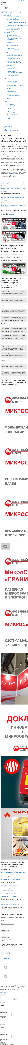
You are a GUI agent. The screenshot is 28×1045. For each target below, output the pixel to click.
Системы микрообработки (13, 18)
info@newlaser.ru (5, 958)
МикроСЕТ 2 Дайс (5, 183)
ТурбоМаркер (4, 200)
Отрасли (6, 52)
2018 (12, 904)
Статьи (5, 101)
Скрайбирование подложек (9, 885)
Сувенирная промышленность (14, 58)
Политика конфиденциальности (7, 981)
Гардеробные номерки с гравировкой (15, 85)
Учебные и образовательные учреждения (16, 64)
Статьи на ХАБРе (11, 105)
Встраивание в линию (12, 71)
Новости (9, 108)
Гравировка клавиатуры (12, 82)
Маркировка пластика (12, 35)
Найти (15, 999)
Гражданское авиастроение (13, 61)
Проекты (6, 67)
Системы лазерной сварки (13, 23)
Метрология (9, 65)
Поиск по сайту (3, 997)
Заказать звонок (5, 930)
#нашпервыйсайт (5, 11)
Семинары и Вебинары (12, 112)
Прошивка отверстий (7, 891)
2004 (19, 904)
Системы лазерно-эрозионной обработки (16, 22)
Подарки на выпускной (12, 81)
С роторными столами (12, 69)
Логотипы (9, 118)
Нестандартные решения (13, 75)
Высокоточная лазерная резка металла (16, 84)
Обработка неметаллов (12, 45)
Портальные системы (12, 68)
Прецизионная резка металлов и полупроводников (14, 38)
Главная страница (8, 126)
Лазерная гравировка (12, 79)
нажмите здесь (3, 992)
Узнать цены (12, 214)
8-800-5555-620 (20, 0)
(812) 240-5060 (4, 952)
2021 (5, 904)
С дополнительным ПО (12, 74)
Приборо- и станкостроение (13, 56)
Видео (8, 111)
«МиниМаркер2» (10, 178)
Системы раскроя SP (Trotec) (14, 31)
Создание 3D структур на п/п (9, 896)
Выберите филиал (4, 1039)
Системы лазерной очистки (13, 26)
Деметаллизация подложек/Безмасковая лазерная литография (13, 873)
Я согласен (3, 994)
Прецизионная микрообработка (14, 72)
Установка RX (4, 285)
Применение (7, 32)
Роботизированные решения (13, 77)
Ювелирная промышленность (14, 62)
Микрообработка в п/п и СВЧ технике (15, 36)
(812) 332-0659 (4, 953)
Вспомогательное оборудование (14, 28)
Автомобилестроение (12, 59)
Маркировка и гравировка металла (15, 34)
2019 (10, 904)
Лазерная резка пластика (13, 95)
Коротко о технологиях (12, 114)
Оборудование (7, 15)
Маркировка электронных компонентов (12, 902)
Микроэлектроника (11, 54)
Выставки (9, 110)
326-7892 (11, 952)
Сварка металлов (11, 48)
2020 (7, 904)
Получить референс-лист (7, 910)
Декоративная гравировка (13, 44)
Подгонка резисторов (12, 21)
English (5, 8)
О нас (5, 107)
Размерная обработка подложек (10, 879)
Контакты (6, 120)
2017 (15, 904)
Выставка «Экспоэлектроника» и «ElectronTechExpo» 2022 (11, 131)
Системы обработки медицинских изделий (17, 25)
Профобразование (11, 115)
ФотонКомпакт (4, 191)
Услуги (5, 78)
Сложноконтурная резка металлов (15, 46)
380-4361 (11, 953)
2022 (5, 129)
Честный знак (10, 51)
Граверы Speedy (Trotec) (12, 29)
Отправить (3, 1017)
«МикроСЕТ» (23, 170)
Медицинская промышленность (14, 55)
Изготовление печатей (12, 100)
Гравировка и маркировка (13, 19)
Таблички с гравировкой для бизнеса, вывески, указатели (15, 90)
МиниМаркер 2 (4, 208)
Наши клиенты (10, 117)
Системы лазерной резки (13, 16)
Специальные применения (13, 49)
